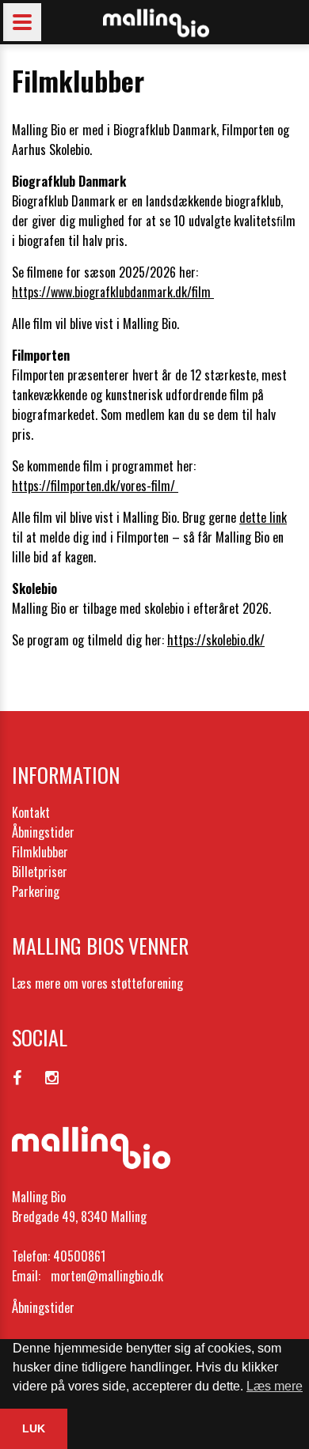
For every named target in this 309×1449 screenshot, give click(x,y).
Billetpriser (39, 871)
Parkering (35, 891)
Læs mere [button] (274, 1386)
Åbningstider (43, 832)
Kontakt (31, 812)
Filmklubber (40, 851)
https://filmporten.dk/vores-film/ (95, 485)
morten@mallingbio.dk (107, 1275)
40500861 (79, 1256)
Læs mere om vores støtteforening (97, 983)
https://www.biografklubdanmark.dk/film (113, 291)
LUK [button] (33, 1428)
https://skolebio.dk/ (216, 639)
